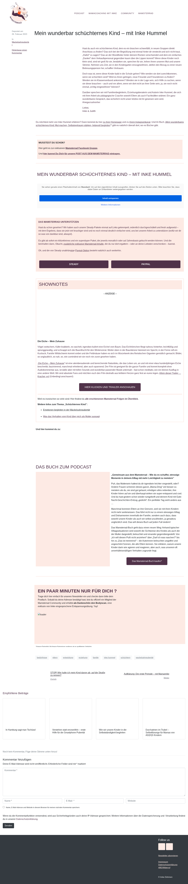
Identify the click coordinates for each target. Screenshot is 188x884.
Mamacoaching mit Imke (103, 13)
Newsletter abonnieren (168, 855)
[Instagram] (161, 846)
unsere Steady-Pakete (90, 227)
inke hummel (109, 657)
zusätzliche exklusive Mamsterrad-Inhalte (83, 244)
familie (96, 657)
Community (127, 13)
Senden (8, 825)
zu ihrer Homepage (112, 122)
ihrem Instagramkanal (139, 122)
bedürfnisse (42, 657)
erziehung (83, 657)
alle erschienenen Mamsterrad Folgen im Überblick (111, 399)
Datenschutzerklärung (167, 865)
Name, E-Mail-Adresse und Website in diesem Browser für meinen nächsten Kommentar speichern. (43, 807)
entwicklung (68, 657)
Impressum (163, 862)
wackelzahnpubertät (144, 657)
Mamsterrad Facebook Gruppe (81, 148)
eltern (55, 657)
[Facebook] (169, 846)
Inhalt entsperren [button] (111, 198)
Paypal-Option (82, 250)
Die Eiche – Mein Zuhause (51, 363)
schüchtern (125, 657)
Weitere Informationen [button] (110, 205)
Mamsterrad (145, 13)
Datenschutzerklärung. (27, 819)
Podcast (79, 13)
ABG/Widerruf (164, 867)
